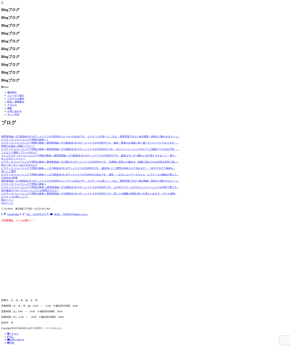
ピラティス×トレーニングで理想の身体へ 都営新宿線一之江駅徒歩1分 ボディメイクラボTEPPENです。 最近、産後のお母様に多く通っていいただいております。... (89, 143)
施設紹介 (12, 92)
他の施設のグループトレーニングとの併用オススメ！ (30, 190)
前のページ (7, 200)
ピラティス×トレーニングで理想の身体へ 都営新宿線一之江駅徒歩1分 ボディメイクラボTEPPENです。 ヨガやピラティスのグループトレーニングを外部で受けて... (89, 187)
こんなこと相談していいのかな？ (19, 152)
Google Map (13, 214)
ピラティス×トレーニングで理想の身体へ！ (24, 139)
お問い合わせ (14, 111)
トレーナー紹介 (15, 95)
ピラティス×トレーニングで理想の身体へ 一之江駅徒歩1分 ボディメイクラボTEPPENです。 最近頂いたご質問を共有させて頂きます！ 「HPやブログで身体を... (88, 168)
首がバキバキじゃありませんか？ (19, 165)
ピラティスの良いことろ (14, 196)
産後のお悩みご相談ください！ (18, 146)
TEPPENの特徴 (9, 177)
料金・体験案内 (15, 101)
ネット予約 (13, 114)
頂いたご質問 (8, 171)
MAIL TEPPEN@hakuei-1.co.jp (70, 214)
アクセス (12, 105)
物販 (9, 108)
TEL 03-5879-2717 (36, 214)
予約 (11, 343)
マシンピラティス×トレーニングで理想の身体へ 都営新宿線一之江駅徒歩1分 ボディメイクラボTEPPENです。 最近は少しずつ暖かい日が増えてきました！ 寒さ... (89, 155)
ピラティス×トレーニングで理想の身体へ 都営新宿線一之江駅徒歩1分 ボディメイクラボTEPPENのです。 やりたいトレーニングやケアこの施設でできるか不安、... (89, 149)
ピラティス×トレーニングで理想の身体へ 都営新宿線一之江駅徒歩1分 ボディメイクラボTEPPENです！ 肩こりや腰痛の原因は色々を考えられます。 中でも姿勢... (89, 193)
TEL (11, 337)
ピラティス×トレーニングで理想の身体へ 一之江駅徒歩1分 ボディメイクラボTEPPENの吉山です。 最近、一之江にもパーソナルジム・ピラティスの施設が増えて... (89, 174)
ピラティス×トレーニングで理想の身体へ (23, 184)
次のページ (7, 203)
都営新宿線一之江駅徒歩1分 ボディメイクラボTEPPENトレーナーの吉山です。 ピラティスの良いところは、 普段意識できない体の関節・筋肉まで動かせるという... (90, 136)
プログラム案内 (15, 98)
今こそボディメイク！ (13, 158)
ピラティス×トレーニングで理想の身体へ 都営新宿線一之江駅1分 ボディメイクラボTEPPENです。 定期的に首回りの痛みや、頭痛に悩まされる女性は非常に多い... (89, 162)
